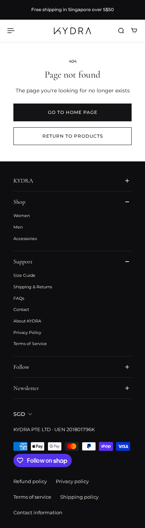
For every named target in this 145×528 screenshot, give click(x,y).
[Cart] (134, 30)
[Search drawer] (121, 30)
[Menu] (11, 30)
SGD (19, 414)
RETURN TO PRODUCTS (72, 136)
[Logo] (72, 31)
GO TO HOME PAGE (72, 112)
